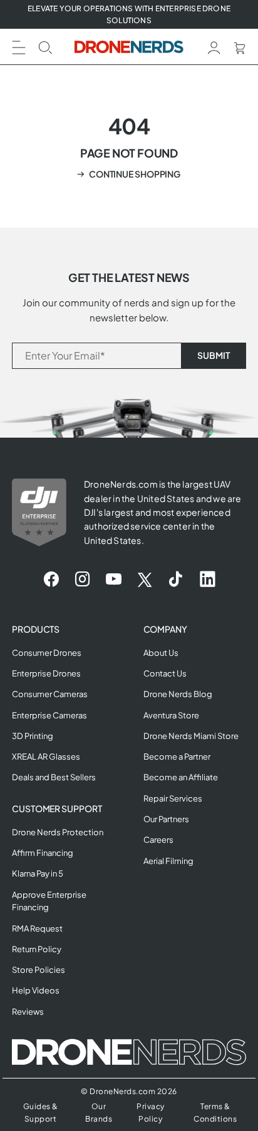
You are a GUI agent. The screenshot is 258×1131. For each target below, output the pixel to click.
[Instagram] (82, 580)
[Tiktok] (175, 580)
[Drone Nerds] (129, 47)
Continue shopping (134, 173)
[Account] (214, 47)
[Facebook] (51, 580)
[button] (19, 46)
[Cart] (239, 47)
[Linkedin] (207, 580)
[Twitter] (145, 580)
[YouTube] (113, 580)
